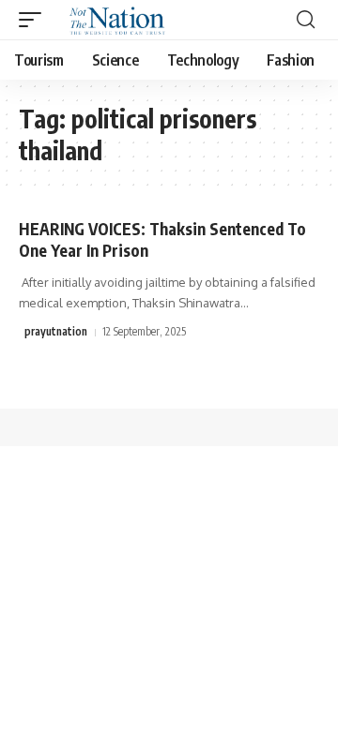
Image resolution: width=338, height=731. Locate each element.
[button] (35, 19)
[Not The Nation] (114, 19)
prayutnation (55, 331)
